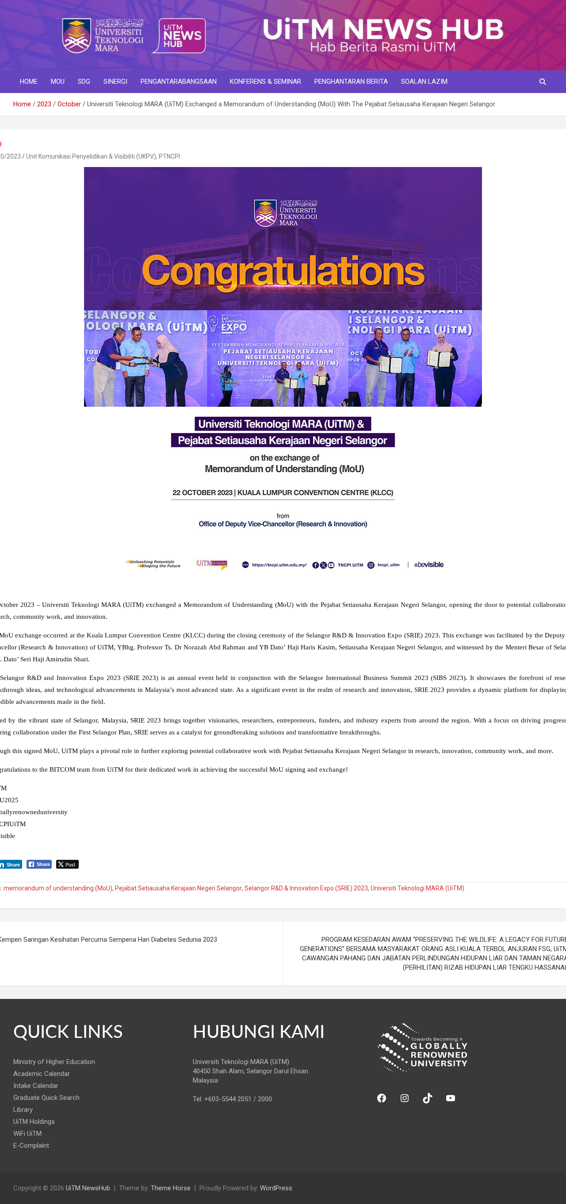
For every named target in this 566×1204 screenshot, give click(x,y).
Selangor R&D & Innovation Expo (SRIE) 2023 (306, 888)
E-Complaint (31, 1146)
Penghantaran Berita (351, 81)
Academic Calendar (41, 1074)
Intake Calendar (35, 1086)
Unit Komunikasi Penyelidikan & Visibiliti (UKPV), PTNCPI (103, 156)
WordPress (276, 1188)
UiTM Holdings (34, 1122)
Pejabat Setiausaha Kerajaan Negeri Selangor (178, 888)
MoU (58, 81)
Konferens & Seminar (265, 81)
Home (29, 81)
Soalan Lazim (424, 81)
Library (23, 1110)
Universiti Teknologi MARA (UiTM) (417, 888)
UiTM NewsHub (88, 1188)
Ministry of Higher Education (54, 1062)
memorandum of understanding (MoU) (58, 888)
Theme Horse (171, 1188)
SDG (84, 81)
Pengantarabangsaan (179, 81)
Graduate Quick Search (46, 1098)
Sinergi (115, 81)
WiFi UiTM (27, 1134)
